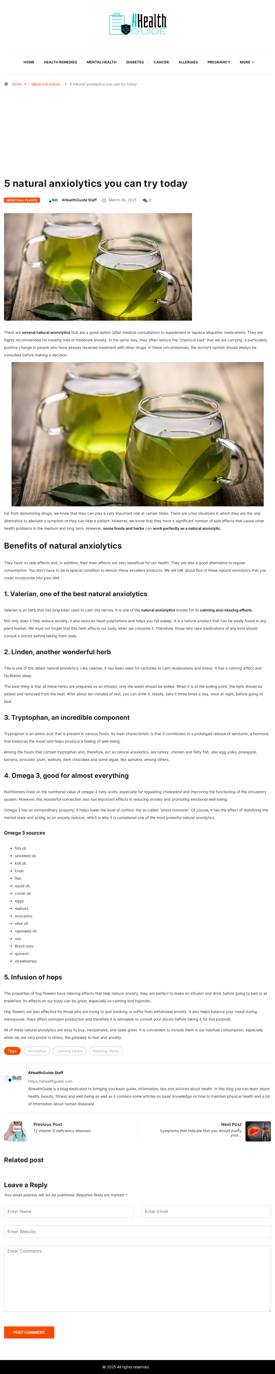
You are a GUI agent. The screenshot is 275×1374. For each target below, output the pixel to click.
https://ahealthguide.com (50, 1081)
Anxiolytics (37, 1051)
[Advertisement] (137, 145)
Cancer (161, 62)
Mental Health (102, 62)
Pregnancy (219, 62)
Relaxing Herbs (106, 1051)
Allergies (188, 62)
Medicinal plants (45, 84)
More (245, 62)
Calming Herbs (69, 1051)
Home (29, 62)
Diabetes (135, 62)
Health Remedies (60, 62)
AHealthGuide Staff (79, 200)
